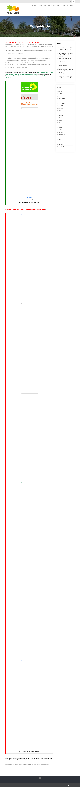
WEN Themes (72, 785)
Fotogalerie (65, 5)
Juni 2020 (60, 127)
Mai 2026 (60, 93)
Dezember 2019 (62, 134)
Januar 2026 (61, 96)
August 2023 (61, 108)
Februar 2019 (61, 146)
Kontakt (72, 5)
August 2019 (61, 139)
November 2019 (62, 137)
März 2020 (61, 132)
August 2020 (61, 124)
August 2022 (61, 115)
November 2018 (62, 149)
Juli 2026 (60, 91)
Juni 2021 (60, 122)
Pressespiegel (56, 5)
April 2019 (60, 141)
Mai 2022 (60, 120)
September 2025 (62, 98)
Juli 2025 (60, 100)
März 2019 (61, 144)
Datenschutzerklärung (43, 780)
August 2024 (61, 105)
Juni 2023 (60, 112)
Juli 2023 (60, 110)
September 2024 (62, 103)
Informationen (42, 5)
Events (49, 5)
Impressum (35, 780)
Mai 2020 (60, 129)
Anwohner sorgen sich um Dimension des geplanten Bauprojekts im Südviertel (66, 71)
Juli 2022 (60, 117)
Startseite (34, 5)
